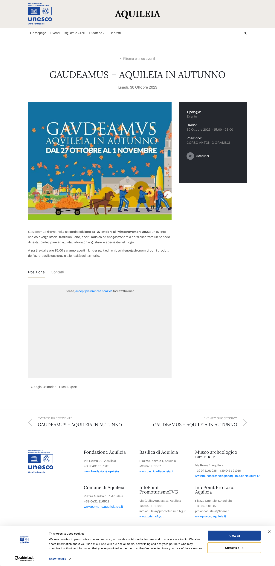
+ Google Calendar (42, 387)
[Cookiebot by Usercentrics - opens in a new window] (24, 559)
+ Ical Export (68, 387)
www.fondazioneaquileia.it (103, 471)
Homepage (38, 33)
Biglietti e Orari (74, 33)
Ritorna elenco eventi (139, 59)
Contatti (115, 33)
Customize (232, 547)
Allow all (234, 535)
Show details (57, 558)
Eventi (55, 33)
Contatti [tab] (57, 272)
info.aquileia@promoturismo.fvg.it (162, 511)
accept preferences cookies (93, 291)
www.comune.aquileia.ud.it (103, 506)
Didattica (95, 33)
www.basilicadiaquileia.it (156, 471)
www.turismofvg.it (151, 516)
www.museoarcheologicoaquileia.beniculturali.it (228, 475)
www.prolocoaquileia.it (210, 516)
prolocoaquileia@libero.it (212, 511)
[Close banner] (269, 531)
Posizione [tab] (36, 272)
